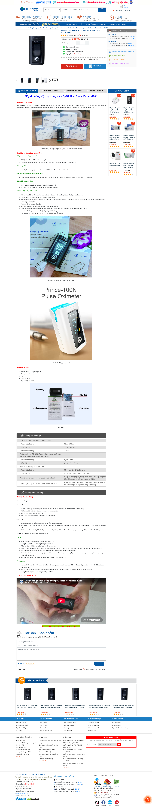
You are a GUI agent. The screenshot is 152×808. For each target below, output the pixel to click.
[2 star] (64, 35)
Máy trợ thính (44, 728)
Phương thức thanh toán (23, 749)
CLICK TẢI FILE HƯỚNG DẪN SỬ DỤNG (61, 626)
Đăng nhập (118, 10)
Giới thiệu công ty (22, 793)
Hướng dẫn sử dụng (74, 91)
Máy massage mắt (93, 728)
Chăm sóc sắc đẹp (94, 719)
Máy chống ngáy (69, 725)
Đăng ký (127, 10)
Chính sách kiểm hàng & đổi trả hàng (48, 755)
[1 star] (62, 35)
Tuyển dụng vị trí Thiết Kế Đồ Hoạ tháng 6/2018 (73, 764)
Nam (94, 744)
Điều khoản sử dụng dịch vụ (47, 749)
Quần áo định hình (93, 725)
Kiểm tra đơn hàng (118, 24)
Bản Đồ (132, 37)
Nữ (88, 744)
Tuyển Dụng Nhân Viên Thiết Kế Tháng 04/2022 (72, 746)
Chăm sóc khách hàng (24, 737)
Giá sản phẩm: (67, 39)
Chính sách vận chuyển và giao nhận (48, 746)
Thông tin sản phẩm (28, 91)
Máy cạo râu (92, 730)
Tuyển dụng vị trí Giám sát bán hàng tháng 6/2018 (73, 755)
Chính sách (43, 737)
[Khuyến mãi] (50, 24)
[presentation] (17, 80)
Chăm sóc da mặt (93, 722)
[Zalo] (110, 803)
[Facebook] (103, 803)
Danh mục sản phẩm (27, 24)
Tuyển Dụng (67, 737)
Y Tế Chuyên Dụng (32, 28)
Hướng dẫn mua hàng (22, 754)
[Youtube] (117, 803)
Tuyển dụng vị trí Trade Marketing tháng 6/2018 (73, 760)
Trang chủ (19, 28)
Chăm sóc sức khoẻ (71, 719)
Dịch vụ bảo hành (21, 747)
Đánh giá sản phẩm (97, 91)
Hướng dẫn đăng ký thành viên (25, 752)
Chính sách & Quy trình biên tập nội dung (50, 742)
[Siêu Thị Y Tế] (29, 9)
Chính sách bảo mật (45, 752)
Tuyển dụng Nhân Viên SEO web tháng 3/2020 (72, 751)
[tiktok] (97, 803)
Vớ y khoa (19, 730)
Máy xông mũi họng (21, 728)
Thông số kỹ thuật (51, 91)
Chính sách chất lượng (46, 758)
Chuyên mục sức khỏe (96, 24)
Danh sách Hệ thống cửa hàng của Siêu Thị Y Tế (26, 744)
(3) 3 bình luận (82, 35)
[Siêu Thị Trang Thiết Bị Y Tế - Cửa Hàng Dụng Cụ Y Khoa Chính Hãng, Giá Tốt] (76, 2)
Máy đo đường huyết (22, 725)
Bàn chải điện (116, 725)
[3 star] (65, 35)
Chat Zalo (96, 66)
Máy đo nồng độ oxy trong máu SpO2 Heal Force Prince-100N (87, 28)
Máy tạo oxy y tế (45, 722)
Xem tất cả (19, 756)
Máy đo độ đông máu (46, 730)
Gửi (99, 664)
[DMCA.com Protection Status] (33, 798)
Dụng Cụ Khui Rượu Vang (120, 728)
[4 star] (67, 35)
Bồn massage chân (69, 722)
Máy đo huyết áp (21, 722)
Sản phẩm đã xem (36, 680)
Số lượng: (65, 43)
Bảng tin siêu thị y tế (73, 24)
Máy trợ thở (43, 725)
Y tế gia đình (20, 719)
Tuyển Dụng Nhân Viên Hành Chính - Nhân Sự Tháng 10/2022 (73, 742)
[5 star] (69, 35)
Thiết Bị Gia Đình (117, 719)
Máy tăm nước (116, 722)
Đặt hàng (72, 66)
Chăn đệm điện (68, 728)
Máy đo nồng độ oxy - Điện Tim (52, 28)
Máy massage (68, 730)
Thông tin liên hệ (20, 740)
